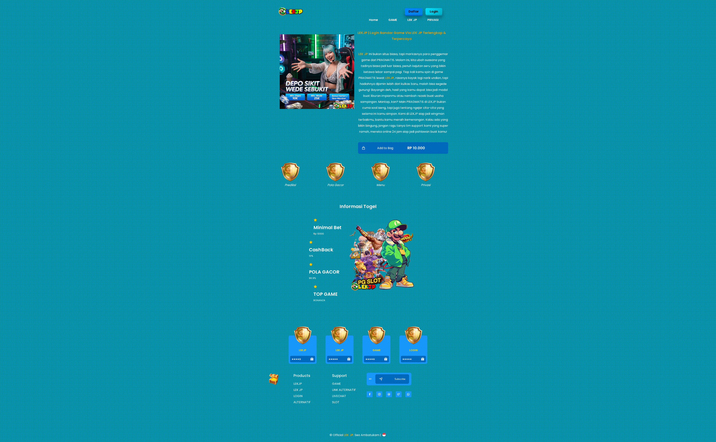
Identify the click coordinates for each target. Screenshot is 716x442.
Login (434, 11)
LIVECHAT (339, 396)
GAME (392, 20)
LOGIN (297, 396)
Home (373, 20)
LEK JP (412, 20)
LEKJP (389, 78)
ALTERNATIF (302, 402)
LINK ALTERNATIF (344, 390)
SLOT (335, 402)
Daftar (414, 11)
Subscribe (400, 379)
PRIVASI (433, 20)
